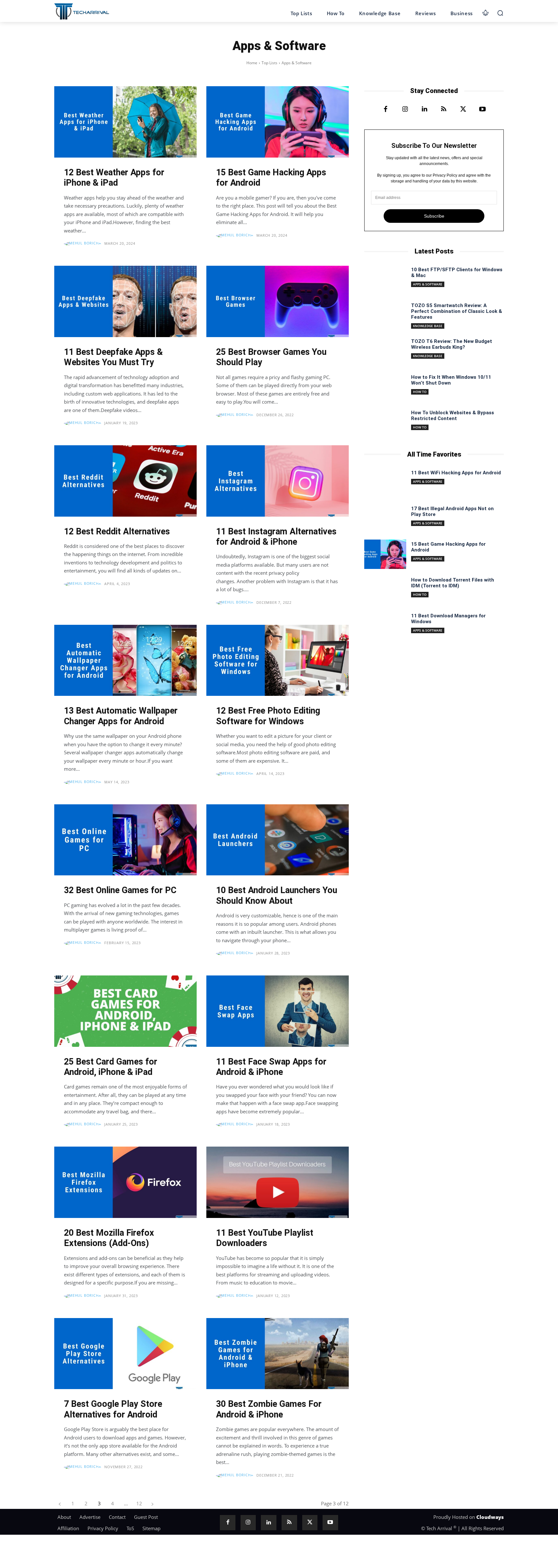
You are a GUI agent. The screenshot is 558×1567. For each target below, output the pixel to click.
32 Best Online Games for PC (120, 890)
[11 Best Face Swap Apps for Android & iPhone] (277, 1011)
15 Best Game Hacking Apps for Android (271, 177)
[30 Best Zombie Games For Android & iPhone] (277, 1353)
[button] (500, 12)
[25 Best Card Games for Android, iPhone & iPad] (125, 1011)
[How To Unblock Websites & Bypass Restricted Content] (385, 423)
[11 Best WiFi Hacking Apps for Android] (385, 483)
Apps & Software (427, 284)
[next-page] (152, 1503)
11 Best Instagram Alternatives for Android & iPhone (276, 536)
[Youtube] (482, 109)
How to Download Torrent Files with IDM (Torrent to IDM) (452, 583)
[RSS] (444, 109)
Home (251, 63)
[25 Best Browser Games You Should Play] (277, 301)
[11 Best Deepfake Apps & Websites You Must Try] (125, 301)
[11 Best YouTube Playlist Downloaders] (277, 1182)
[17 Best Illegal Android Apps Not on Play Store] (385, 518)
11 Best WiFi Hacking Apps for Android (456, 473)
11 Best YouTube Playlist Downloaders (264, 1238)
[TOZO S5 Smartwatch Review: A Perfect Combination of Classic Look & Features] (385, 315)
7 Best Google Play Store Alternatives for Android (113, 1409)
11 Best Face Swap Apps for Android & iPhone (271, 1067)
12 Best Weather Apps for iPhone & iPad (114, 177)
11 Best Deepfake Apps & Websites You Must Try (113, 357)
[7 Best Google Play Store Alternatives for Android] (125, 1353)
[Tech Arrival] (81, 11)
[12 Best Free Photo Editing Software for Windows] (277, 660)
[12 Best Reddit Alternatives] (125, 481)
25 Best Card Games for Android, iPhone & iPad (110, 1067)
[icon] (485, 11)
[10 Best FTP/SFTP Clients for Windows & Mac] (385, 279)
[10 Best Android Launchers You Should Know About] (277, 840)
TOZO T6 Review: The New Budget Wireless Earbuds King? (451, 344)
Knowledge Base (427, 326)
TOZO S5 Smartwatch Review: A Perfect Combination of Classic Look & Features (456, 311)
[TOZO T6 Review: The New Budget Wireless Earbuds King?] (385, 351)
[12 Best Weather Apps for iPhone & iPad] (125, 122)
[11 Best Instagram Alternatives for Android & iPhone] (277, 481)
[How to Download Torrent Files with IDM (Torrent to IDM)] (385, 590)
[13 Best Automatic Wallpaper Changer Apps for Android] (125, 660)
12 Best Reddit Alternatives (117, 531)
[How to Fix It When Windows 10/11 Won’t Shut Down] (385, 387)
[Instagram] (405, 109)
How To (420, 391)
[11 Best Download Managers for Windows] (385, 626)
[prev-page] (59, 1503)
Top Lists (269, 63)
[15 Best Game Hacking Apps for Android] (277, 122)
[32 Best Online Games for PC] (125, 840)
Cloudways (490, 1517)
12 (139, 1503)
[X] (463, 109)
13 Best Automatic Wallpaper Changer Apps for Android (121, 716)
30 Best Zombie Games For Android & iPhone (269, 1409)
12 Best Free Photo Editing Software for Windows (268, 716)
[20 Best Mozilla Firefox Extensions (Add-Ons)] (125, 1182)
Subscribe (434, 216)
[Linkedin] (424, 109)
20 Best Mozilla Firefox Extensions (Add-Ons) (109, 1238)
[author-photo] (83, 243)
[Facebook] (385, 109)
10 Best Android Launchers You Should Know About (276, 895)
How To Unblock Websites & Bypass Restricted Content (452, 415)
